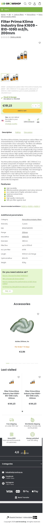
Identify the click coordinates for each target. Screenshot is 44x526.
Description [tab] (7, 132)
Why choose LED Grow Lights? (13, 279)
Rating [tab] (17, 132)
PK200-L (30, 206)
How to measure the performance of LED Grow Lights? (19, 283)
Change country (11, 124)
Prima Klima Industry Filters (31, 220)
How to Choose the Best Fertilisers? (15, 276)
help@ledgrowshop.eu (14, 472)
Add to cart (22, 111)
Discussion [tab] (28, 132)
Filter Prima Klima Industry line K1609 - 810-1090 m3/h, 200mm (11, 394)
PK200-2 (37, 206)
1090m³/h (25, 237)
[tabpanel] (11, 391)
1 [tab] (22, 411)
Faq (6, 291)
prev (2, 322)
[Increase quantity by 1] (39, 106)
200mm (25, 232)
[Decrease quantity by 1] (32, 106)
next (41, 322)
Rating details (16, 37)
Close (39, 125)
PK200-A (24, 206)
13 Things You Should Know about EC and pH (19, 287)
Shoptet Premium (15, 517)
